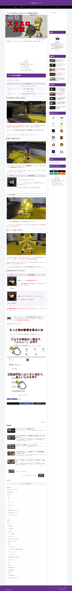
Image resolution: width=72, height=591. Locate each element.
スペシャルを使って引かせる (57, 183)
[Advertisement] (26, 50)
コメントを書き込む (26, 483)
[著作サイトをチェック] (55, 50)
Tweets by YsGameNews (54, 162)
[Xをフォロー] (57, 50)
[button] (39, 403)
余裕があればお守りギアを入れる (27, 70)
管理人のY (57, 42)
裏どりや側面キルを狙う (25, 65)
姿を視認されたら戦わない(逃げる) (27, 64)
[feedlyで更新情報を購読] (58, 50)
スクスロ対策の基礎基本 (24, 62)
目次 (25, 60)
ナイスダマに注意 (25, 67)
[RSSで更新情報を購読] (59, 50)
